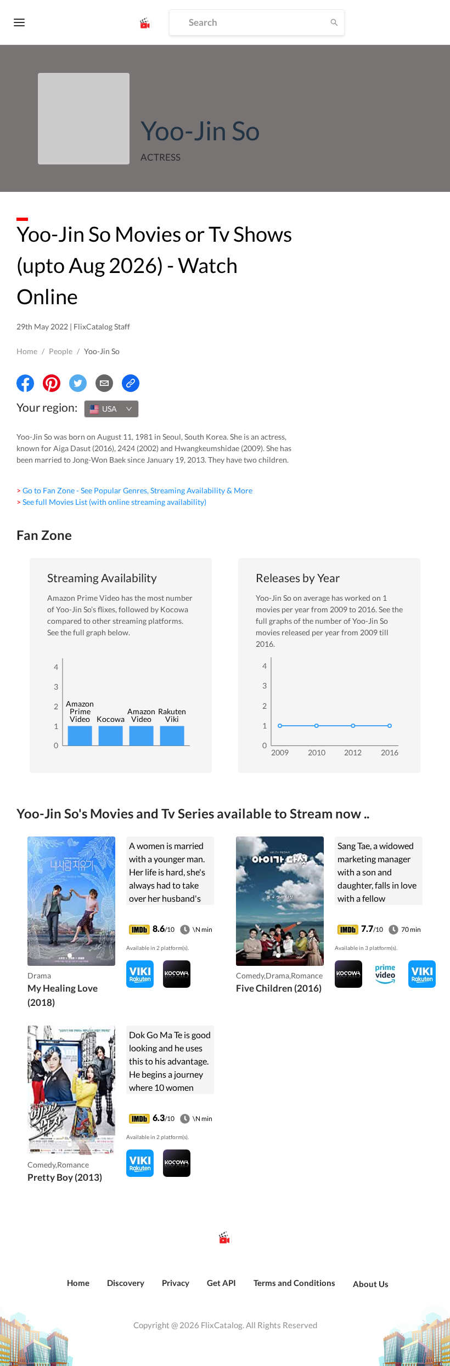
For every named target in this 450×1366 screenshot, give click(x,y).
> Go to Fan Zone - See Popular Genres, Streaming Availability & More (134, 490)
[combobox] (111, 409)
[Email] (104, 383)
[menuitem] (78, 1289)
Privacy (175, 1283)
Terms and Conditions (294, 1283)
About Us (371, 1284)
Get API (221, 1283)
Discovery (125, 1283)
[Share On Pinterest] (51, 383)
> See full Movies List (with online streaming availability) (111, 501)
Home (26, 351)
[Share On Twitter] (78, 383)
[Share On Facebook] (25, 383)
